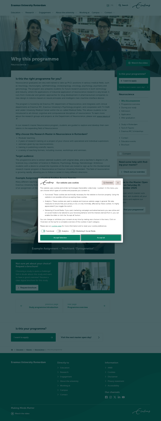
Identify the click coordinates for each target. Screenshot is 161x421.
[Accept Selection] (118, 183)
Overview (109, 183)
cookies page (57, 226)
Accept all (101, 238)
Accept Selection (60, 238)
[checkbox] (47, 231)
